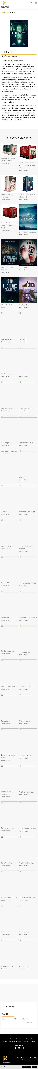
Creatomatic (34, 1060)
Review (5, 1041)
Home (2, 12)
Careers (33, 1041)
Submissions (20, 1039)
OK (34, 1067)
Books (7, 12)
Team (27, 1039)
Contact (26, 1041)
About (6, 1039)
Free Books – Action (15, 1041)
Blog (32, 1039)
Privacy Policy (21, 1058)
